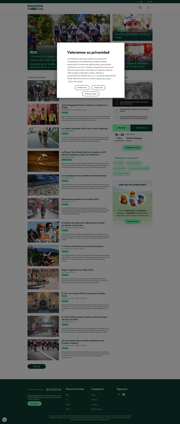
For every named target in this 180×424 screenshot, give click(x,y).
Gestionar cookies (90, 94)
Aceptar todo (98, 87)
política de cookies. (103, 78)
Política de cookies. (75, 81)
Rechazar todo (82, 87)
